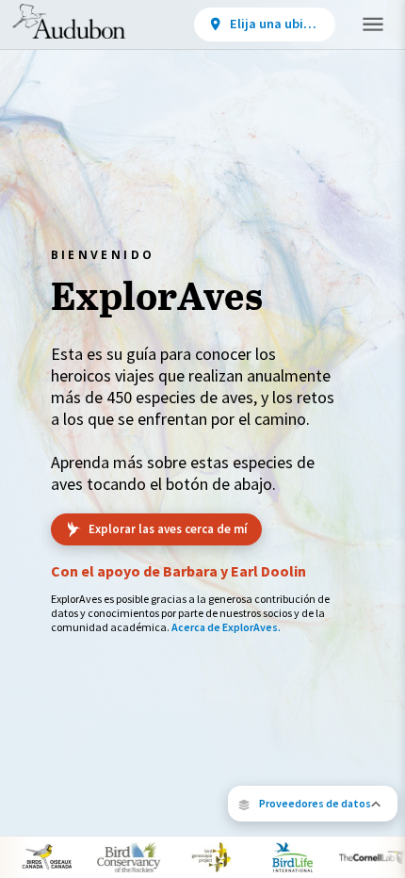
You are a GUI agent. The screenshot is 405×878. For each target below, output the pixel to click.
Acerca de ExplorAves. (226, 627)
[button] (312, 803)
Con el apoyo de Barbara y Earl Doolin (178, 570)
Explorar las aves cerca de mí (168, 529)
